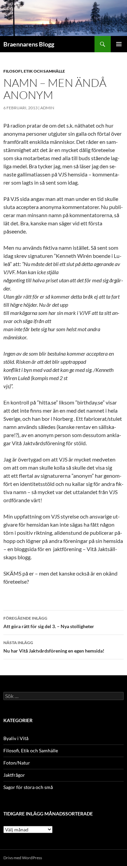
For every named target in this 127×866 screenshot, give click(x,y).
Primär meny (119, 44)
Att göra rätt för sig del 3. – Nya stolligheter (48, 622)
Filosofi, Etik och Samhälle (34, 71)
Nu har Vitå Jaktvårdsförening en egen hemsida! (53, 647)
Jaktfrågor (14, 775)
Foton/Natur (16, 763)
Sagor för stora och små (28, 787)
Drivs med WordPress (22, 857)
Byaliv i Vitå (15, 738)
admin (47, 107)
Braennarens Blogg (28, 44)
